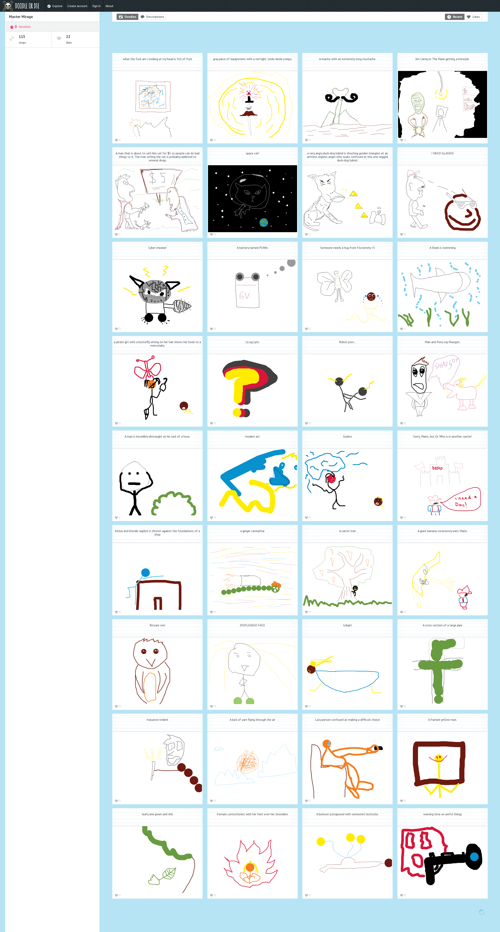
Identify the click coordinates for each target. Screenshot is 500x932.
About (109, 6)
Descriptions (155, 17)
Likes (476, 17)
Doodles (130, 17)
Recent (457, 17)
